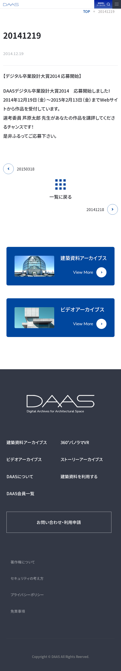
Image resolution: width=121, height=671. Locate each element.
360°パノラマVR (74, 442)
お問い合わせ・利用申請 (59, 522)
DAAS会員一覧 (20, 493)
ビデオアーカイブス (24, 459)
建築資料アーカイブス (26, 442)
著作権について (23, 561)
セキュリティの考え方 (27, 578)
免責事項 (18, 611)
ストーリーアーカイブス (81, 459)
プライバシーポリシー (27, 594)
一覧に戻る (60, 196)
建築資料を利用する (79, 476)
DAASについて (19, 476)
